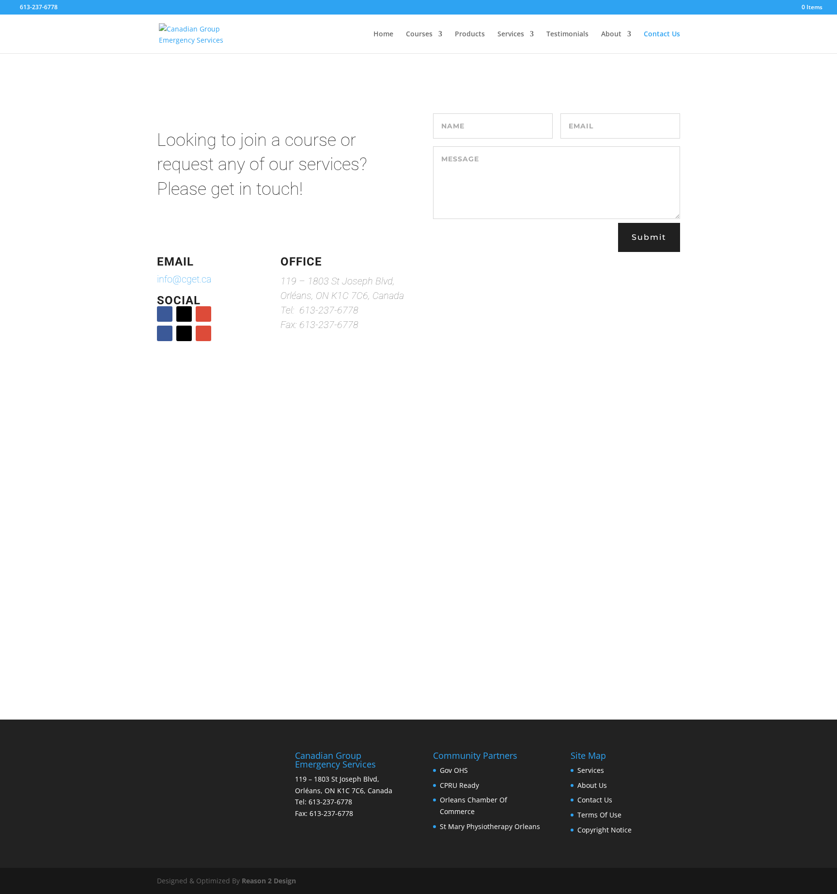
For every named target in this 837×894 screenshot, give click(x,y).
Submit (649, 237)
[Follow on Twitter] (184, 314)
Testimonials (567, 34)
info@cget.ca (184, 279)
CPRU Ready (459, 785)
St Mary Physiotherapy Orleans (490, 826)
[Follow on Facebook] (164, 314)
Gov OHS (454, 770)
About (611, 34)
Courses (419, 34)
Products (470, 34)
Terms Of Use (599, 814)
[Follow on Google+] (203, 314)
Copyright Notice (604, 829)
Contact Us (662, 34)
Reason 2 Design (269, 880)
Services (510, 34)
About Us (592, 785)
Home (383, 34)
